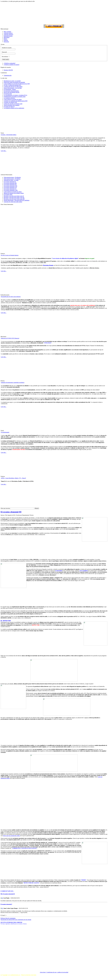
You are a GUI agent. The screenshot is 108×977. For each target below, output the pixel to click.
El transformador (5, 432)
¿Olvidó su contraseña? (9, 63)
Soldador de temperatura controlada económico (12, 382)
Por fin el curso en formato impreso (9, 255)
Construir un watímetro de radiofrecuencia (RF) (16, 101)
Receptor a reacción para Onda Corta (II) (14, 197)
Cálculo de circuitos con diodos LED (13, 103)
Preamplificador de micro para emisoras (11, 296)
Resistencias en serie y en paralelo (12, 81)
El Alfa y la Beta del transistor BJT (12, 85)
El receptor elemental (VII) (10, 186)
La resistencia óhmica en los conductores (14, 108)
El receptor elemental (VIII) (11, 190)
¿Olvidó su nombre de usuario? (11, 64)
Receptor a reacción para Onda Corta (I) (14, 196)
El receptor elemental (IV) (10, 184)
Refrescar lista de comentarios (8, 918)
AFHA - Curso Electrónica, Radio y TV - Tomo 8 (13, 478)
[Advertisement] (54, 13)
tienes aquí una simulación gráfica (11, 835)
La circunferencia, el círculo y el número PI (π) (15, 95)
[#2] (2, 898)
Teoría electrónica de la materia (11, 105)
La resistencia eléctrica (9, 98)
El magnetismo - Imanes (10, 89)
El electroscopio (8, 93)
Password (4, 52)
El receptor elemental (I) (10, 181)
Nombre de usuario (6, 47)
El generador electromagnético (11, 91)
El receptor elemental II (6, 904)
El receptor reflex (8, 194)
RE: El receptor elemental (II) (8, 894)
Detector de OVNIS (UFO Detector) (10, 338)
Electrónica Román (48, 265)
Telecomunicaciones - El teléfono (12, 178)
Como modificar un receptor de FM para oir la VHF (17, 83)
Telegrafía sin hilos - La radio (11, 180)
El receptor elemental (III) (10, 183)
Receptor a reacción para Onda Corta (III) (14, 199)
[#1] (2, 908)
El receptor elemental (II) (11, 512)
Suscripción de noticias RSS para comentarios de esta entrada (16, 919)
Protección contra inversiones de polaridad (14, 82)
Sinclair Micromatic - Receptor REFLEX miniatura (16, 200)
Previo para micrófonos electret (11, 92)
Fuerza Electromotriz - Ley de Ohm (13, 88)
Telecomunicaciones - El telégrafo (12, 177)
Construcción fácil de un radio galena (13, 86)
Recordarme (5, 56)
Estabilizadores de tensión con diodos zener (14, 96)
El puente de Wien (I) (9, 106)
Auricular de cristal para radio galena (13, 201)
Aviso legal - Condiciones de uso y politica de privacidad (54, 972)
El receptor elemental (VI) (10, 187)
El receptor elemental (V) (10, 189)
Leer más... (3, 150)
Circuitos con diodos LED (10, 102)
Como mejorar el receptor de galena (13, 99)
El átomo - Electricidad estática (8, 134)
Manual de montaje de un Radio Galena (14, 193)
